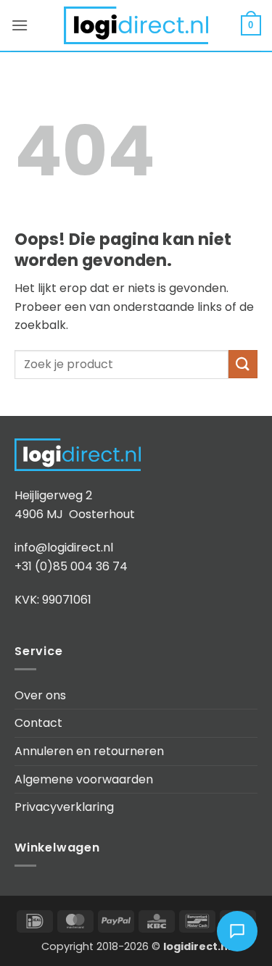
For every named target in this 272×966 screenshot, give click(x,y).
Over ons (40, 695)
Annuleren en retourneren (89, 751)
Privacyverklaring (64, 807)
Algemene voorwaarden (84, 779)
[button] (19, 25)
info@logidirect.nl (64, 547)
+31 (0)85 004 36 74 (71, 566)
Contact (38, 723)
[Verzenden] (242, 364)
